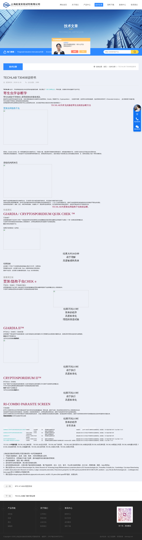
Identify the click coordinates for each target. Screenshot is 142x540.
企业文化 (43, 522)
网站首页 (63, 5)
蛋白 (9, 522)
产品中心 (87, 5)
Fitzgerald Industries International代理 (30, 52)
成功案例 (68, 522)
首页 (105, 66)
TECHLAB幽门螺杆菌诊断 (25, 496)
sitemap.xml (129, 536)
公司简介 (43, 514)
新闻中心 (122, 5)
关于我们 (75, 5)
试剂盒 (10, 514)
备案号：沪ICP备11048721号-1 (52, 536)
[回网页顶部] (137, 114)
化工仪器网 (111, 536)
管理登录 (120, 536)
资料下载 (110, 5)
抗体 (9, 518)
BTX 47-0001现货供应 (23, 486)
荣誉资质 (43, 518)
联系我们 (134, 5)
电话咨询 (137, 121)
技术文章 (98, 5)
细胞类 (10, 526)
